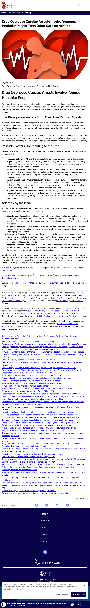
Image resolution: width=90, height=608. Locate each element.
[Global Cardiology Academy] (8, 5)
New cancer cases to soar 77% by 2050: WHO (22, 404)
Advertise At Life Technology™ (15, 295)
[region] (45, 590)
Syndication (8, 270)
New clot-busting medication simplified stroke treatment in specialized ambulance (37, 412)
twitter (46, 505)
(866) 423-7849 (51, 563)
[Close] (84, 585)
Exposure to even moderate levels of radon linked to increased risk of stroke (35, 493)
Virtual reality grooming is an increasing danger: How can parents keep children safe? (39, 367)
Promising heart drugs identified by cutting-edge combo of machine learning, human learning (42, 347)
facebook (36, 505)
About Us (45, 528)
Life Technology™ (37, 268)
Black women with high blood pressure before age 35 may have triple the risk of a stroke (40, 417)
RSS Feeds (68, 268)
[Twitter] (45, 552)
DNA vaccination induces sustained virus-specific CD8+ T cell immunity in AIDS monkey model (43, 396)
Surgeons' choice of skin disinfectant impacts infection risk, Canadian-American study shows (42, 443)
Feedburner (53, 283)
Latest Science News (63, 275)
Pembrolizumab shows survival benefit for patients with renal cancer (31, 375)
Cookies (45, 541)
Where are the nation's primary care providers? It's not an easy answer (32, 383)
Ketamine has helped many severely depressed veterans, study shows (32, 454)
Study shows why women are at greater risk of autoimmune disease (31, 360)
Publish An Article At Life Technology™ (18, 298)
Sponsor (79, 268)
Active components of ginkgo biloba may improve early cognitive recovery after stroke (40, 422)
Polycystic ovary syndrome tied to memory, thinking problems (29, 490)
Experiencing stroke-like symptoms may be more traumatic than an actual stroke (37, 425)
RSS (75, 283)
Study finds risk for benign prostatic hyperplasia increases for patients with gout (36, 378)
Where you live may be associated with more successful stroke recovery (33, 430)
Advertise (50, 268)
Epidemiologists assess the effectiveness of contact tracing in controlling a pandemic (39, 467)
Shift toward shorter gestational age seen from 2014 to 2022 (28, 391)
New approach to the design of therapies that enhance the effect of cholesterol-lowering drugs (43, 352)
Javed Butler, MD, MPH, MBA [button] (16, 605)
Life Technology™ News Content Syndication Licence (63, 316)
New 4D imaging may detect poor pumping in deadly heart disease (31, 341)
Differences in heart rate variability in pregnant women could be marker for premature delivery (43, 401)
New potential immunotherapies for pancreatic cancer (25, 386)
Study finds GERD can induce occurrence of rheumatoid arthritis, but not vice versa (38, 388)
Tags (5, 285)
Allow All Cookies (78, 594)
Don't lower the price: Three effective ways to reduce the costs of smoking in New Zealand (41, 370)
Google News (65, 283)
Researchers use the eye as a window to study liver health (27, 373)
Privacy (45, 521)
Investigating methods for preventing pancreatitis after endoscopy (30, 349)
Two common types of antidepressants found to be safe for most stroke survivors (37, 420)
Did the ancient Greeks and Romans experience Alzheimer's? (28, 462)
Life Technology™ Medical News (29, 283)
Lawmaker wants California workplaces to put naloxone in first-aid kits (32, 399)
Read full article (81, 498)
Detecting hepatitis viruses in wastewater (19, 470)
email (67, 505)
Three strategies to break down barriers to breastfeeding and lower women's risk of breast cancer (44, 459)
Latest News (26, 275)
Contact (45, 534)
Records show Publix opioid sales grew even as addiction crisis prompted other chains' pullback (44, 344)
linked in (57, 505)
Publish (59, 268)
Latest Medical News (43, 275)
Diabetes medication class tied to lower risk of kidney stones (28, 456)
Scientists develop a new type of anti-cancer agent (24, 446)
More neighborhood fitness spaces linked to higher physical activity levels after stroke (39, 415)
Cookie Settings (62, 594)
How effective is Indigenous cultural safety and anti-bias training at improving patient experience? (44, 464)
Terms (45, 514)
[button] (3, 604)
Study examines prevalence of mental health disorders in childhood (31, 381)
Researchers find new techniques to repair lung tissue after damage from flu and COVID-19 (41, 394)
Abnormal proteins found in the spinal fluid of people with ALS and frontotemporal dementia (42, 483)
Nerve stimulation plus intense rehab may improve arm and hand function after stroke (39, 428)
